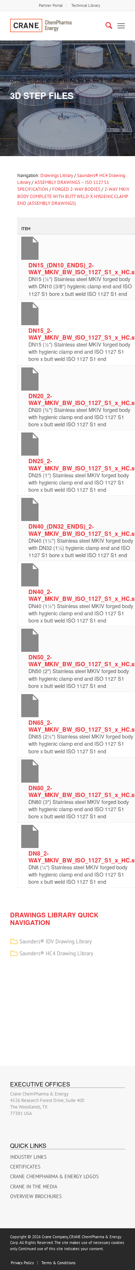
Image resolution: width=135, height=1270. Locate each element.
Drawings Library (56, 175)
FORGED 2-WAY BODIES (76, 189)
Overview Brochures (36, 1196)
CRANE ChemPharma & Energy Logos (54, 1176)
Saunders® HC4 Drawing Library (56, 953)
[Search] (105, 25)
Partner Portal (51, 5)
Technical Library (85, 5)
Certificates (25, 1166)
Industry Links (28, 1157)
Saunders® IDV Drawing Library (55, 941)
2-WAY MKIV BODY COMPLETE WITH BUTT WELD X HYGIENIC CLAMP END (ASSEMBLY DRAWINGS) (73, 196)
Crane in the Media (33, 1186)
